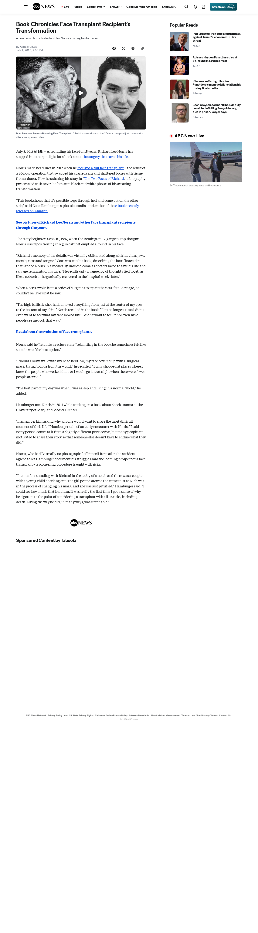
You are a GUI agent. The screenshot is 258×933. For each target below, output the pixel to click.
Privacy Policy (55, 715)
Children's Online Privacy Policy (111, 715)
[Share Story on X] (123, 48)
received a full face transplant (100, 167)
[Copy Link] (142, 48)
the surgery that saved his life (105, 156)
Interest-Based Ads (139, 715)
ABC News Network (36, 715)
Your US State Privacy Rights (78, 715)
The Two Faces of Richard (104, 178)
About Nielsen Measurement (165, 715)
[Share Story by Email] (133, 48)
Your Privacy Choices (207, 715)
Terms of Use (188, 715)
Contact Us (225, 715)
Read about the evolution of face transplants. (54, 331)
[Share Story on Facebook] (114, 48)
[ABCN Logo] (44, 6)
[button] (26, 7)
